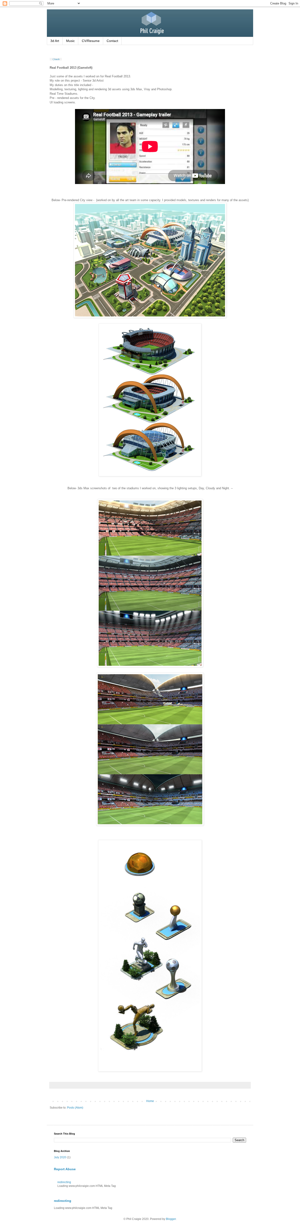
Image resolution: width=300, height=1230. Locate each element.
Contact (112, 41)
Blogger (171, 1219)
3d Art (54, 41)
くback (56, 59)
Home (150, 1101)
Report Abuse (65, 1169)
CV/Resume (91, 41)
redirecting (64, 1182)
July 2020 (60, 1157)
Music (70, 41)
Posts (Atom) (75, 1107)
